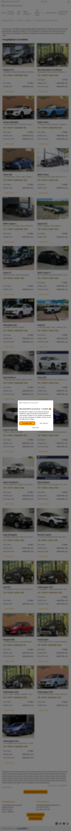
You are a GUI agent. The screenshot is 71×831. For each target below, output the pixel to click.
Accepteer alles (27, 423)
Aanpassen (35, 427)
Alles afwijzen (44, 423)
